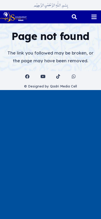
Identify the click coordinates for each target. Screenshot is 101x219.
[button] (74, 16)
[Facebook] (27, 76)
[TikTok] (58, 76)
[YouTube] (42, 76)
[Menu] (94, 16)
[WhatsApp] (73, 76)
